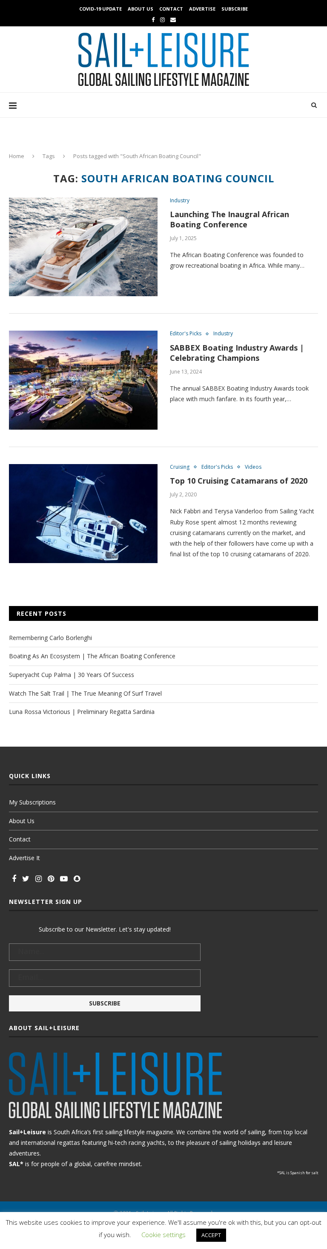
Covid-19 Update (100, 9)
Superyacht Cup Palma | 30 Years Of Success (71, 675)
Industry (179, 201)
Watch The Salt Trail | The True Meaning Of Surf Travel (85, 693)
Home (16, 156)
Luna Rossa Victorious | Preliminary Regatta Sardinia (82, 712)
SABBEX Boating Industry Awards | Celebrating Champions (237, 353)
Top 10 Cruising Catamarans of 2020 (238, 481)
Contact (171, 9)
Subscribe (234, 9)
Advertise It (24, 858)
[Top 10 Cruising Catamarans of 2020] (83, 513)
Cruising (179, 467)
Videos (253, 467)
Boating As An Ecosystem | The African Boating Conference (92, 656)
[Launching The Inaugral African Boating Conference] (83, 247)
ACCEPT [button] (211, 1235)
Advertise (202, 9)
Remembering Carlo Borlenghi (50, 638)
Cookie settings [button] (163, 1234)
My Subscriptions (32, 802)
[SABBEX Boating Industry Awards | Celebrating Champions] (83, 380)
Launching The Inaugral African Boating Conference (229, 219)
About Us (140, 9)
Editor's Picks (185, 334)
